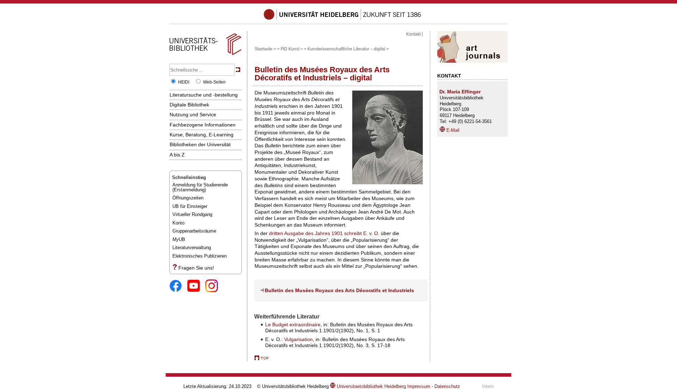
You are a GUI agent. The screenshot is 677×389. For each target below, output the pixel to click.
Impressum (418, 386)
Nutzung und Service (193, 114)
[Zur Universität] (342, 18)
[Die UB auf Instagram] (214, 286)
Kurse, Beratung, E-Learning (201, 134)
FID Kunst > (292, 49)
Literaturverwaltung (191, 247)
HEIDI (183, 82)
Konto (178, 223)
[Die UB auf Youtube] (196, 286)
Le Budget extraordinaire (293, 324)
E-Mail (452, 130)
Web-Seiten (214, 82)
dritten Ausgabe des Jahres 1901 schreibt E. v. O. (324, 233)
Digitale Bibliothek (189, 104)
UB (178, 239)
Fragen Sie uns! (196, 268)
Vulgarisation (298, 339)
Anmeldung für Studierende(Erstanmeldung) (200, 187)
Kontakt (413, 34)
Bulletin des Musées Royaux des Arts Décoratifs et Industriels (339, 290)
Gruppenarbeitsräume (194, 231)
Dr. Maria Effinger (460, 91)
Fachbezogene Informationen (203, 125)
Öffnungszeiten (187, 197)
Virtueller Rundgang (192, 214)
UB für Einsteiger (189, 206)
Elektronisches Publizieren (199, 256)
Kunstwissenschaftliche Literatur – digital (346, 49)
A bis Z (177, 155)
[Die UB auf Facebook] (178, 286)
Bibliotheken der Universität (200, 144)
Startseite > (265, 49)
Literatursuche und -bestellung (204, 95)
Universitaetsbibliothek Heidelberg (370, 386)
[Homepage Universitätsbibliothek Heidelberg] (205, 55)
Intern (488, 386)
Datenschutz (447, 386)
